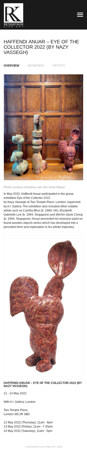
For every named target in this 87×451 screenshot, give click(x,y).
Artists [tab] (59, 65)
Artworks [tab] (36, 65)
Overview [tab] (11, 65)
